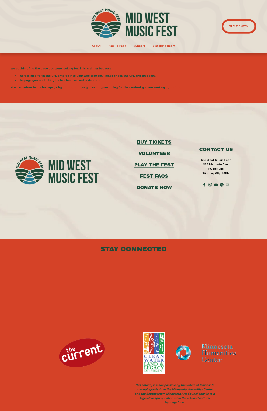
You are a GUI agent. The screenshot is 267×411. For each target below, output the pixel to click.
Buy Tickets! (239, 26)
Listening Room (164, 46)
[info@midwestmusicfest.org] (227, 185)
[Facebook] (204, 185)
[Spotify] (222, 185)
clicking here (71, 87)
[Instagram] (210, 185)
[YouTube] (216, 185)
